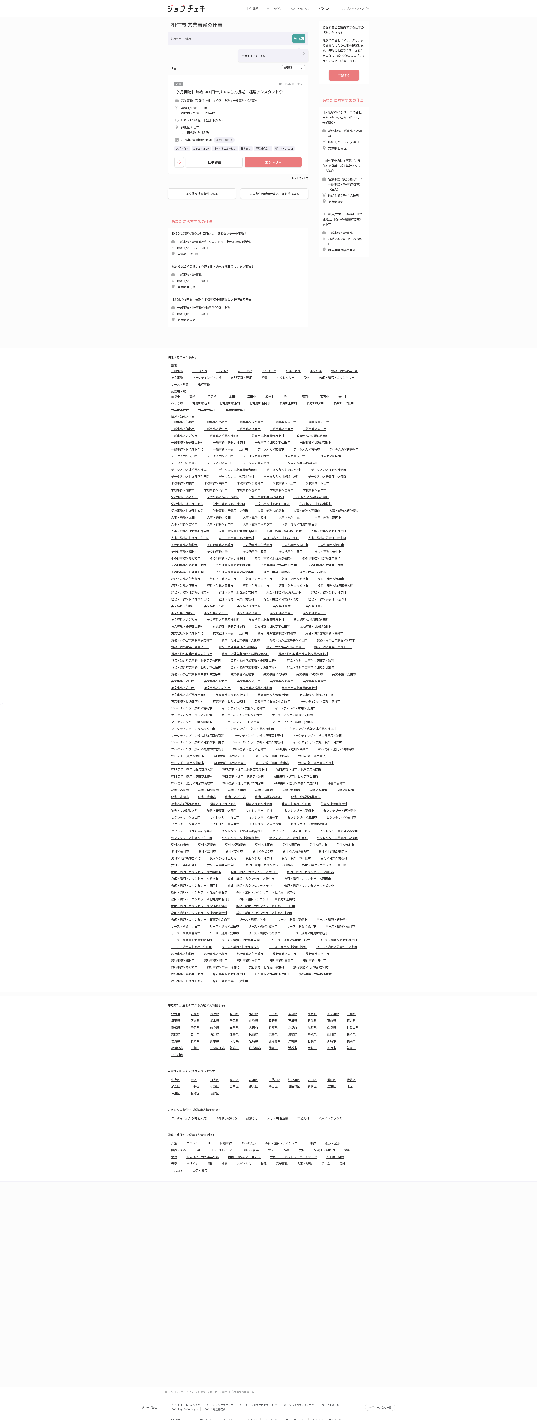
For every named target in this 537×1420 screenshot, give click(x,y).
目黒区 (214, 1080)
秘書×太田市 (237, 790)
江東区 (331, 1086)
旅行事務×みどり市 (184, 967)
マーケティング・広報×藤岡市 (191, 722)
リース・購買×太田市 (185, 926)
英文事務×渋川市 (249, 681)
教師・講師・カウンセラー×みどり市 (309, 885)
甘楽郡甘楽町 (207, 410)
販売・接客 (178, 1150)
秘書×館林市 (291, 790)
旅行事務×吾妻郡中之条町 (230, 981)
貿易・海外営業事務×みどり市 (191, 654)
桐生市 (214, 1391)
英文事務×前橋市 (242, 674)
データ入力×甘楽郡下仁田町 (190, 476)
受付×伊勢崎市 (235, 844)
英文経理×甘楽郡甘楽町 (187, 633)
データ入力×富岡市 (184, 463)
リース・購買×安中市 (224, 933)
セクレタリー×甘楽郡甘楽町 (288, 838)
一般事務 (177, 371)
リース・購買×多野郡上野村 (291, 940)
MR (210, 1163)
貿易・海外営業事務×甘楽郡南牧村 (254, 667)
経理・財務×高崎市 (312, 572)
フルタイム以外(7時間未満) (189, 1118)
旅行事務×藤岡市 (249, 960)
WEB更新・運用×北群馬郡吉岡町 (298, 769)
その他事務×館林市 (184, 551)
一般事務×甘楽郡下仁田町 (272, 442)
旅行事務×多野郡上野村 (187, 974)
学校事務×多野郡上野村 (187, 504)
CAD (198, 1150)
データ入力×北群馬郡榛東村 (190, 469)
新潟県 (312, 1020)
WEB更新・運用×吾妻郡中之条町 (296, 783)
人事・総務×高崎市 (306, 510)
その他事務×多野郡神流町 (233, 565)
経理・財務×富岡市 (220, 585)
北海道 (175, 1014)
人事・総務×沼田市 (220, 517)
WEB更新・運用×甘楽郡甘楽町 (243, 783)
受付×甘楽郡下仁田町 (296, 858)
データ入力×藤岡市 (328, 456)
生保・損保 (199, 1170)
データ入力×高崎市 (306, 449)
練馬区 (253, 1086)
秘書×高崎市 (180, 790)
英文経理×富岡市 (281, 613)
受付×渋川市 (345, 844)
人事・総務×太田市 (184, 517)
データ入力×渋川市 (292, 456)
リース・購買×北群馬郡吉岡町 (242, 940)
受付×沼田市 (291, 844)
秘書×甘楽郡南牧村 (334, 804)
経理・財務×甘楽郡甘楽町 (281, 599)
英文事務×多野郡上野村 (232, 694)
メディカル (244, 1163)
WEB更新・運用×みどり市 (316, 763)
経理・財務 (293, 371)
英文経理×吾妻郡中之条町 (230, 633)
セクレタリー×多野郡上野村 (291, 831)
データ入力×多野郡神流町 (328, 469)
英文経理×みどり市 (184, 619)
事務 (313, 1143)
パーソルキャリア (332, 1405)
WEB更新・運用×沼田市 (230, 756)
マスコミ (177, 1170)
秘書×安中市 (207, 797)
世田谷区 (294, 1086)
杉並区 (214, 1086)
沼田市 (251, 396)
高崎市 (193, 396)
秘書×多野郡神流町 (259, 804)
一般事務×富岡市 (281, 429)
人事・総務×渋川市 (292, 517)
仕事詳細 (214, 162)
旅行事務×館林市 (183, 960)
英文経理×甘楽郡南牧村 (315, 626)
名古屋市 (255, 1048)
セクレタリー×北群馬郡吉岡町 (242, 831)
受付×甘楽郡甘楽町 (184, 865)
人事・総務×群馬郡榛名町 (299, 524)
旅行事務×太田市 (284, 953)
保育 (174, 1157)
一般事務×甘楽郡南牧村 (315, 442)
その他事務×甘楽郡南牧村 (325, 565)
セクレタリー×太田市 (186, 817)
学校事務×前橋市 (183, 483)
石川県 (292, 1020)
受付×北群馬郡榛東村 (333, 851)
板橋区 (195, 1093)
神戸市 (331, 1048)
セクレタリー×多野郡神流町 (339, 831)
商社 (342, 1163)
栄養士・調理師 (324, 1150)
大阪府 (253, 1027)
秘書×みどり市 (235, 797)
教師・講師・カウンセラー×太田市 (254, 872)
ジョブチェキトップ (182, 1391)
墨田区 (331, 1080)
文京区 (234, 1080)
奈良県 (331, 1027)
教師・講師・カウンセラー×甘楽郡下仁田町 (265, 906)
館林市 (269, 396)
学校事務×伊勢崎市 (250, 483)
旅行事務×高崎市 (216, 953)
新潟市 (234, 1048)
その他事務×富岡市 (292, 551)
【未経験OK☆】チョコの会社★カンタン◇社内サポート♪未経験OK (342, 130)
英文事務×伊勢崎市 (309, 674)
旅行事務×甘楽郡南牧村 (315, 974)
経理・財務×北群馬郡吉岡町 (238, 592)
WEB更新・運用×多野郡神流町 (243, 776)
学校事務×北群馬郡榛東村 (266, 497)
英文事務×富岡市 (314, 681)
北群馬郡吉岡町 (259, 403)
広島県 (273, 1034)
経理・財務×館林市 (295, 579)
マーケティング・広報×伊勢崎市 (243, 708)
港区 (194, 1080)
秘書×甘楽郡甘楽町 (184, 810)
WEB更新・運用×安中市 (272, 763)
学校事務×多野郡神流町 (229, 504)
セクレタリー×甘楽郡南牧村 (241, 838)
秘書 (264, 377)
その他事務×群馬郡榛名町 (227, 558)
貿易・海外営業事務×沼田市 (288, 640)
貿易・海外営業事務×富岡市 (285, 647)
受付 (307, 377)
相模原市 (177, 1048)
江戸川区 (294, 1080)
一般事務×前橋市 (183, 422)
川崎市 (331, 1041)
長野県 (273, 1020)
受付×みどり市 (262, 851)
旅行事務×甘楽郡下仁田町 (272, 974)
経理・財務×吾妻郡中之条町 (327, 599)
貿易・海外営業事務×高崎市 (324, 633)
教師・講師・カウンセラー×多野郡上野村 (267, 899)
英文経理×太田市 (284, 606)
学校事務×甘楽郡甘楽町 (187, 510)
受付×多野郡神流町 (259, 858)
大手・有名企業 (277, 1118)
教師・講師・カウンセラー (337, 377)
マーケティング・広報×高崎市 (191, 708)
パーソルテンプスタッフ (219, 1405)
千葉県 (351, 1014)
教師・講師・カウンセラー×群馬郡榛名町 (199, 892)
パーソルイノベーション (184, 1409)
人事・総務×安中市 (220, 524)
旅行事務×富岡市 (281, 960)
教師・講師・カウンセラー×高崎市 (325, 865)
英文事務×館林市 (216, 681)
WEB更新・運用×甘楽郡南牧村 (192, 783)
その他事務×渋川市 (220, 551)
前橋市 (175, 396)
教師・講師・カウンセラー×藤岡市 (307, 878)
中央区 (175, 1080)
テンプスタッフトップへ (355, 8)
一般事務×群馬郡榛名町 (223, 435)
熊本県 (214, 1041)
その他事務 (269, 371)
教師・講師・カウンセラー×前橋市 (269, 865)
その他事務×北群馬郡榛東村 (274, 558)
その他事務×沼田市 (331, 545)
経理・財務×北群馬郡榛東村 (190, 592)
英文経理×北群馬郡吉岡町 (311, 619)
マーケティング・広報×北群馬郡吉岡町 (197, 735)
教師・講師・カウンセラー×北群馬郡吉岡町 (200, 899)
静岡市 (273, 1048)
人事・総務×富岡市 (184, 524)
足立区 (175, 1086)
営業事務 (282, 1163)
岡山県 (253, 1034)
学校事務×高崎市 (216, 483)
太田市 (233, 396)
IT (209, 1143)
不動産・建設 (335, 1157)
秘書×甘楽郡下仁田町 (296, 804)
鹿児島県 (274, 1041)
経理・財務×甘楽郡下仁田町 (190, 599)
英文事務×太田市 (344, 674)
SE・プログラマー (223, 1150)
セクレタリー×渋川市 (302, 817)
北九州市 (177, 1055)
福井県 (351, 1020)
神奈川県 (333, 1014)
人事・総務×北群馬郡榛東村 (190, 531)
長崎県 (195, 1041)
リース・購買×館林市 (263, 926)
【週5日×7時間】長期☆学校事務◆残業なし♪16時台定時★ (211, 309)
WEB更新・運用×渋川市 (314, 756)
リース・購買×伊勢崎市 (333, 919)
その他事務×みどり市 (186, 558)
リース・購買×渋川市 (301, 926)
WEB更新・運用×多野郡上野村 (192, 776)
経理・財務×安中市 (256, 585)
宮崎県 (253, 1041)
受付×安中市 (234, 851)
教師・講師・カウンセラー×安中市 (251, 885)
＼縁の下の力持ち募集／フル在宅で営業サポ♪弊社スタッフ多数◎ (342, 181)
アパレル (192, 1143)
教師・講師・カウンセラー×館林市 (194, 878)
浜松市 (292, 1048)
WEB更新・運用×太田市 (187, 756)
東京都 (312, 1014)
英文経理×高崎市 (216, 606)
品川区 (253, 1080)
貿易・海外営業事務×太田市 (241, 640)
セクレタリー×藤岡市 (341, 817)
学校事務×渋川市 (216, 490)
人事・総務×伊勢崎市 (344, 510)
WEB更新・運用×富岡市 (230, 763)
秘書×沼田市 (264, 790)
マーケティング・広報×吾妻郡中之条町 (197, 749)
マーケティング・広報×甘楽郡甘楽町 (317, 742)
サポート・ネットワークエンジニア (293, 1157)
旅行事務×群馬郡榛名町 (223, 967)
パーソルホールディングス (185, 1405)
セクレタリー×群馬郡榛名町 (310, 824)
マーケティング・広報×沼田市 (191, 715)
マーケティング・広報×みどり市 (193, 728)
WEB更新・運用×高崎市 (292, 749)
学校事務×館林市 (183, 490)
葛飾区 (214, 1093)
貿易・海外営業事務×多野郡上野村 (254, 660)
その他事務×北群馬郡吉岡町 (321, 558)
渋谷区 (351, 1080)
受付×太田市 (264, 844)
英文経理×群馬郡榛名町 (223, 619)
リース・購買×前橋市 (253, 919)
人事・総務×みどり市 (257, 524)
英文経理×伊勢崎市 (250, 606)
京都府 (292, 1027)
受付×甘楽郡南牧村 (334, 858)
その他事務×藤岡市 (256, 551)
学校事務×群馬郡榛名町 (223, 497)
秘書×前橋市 (336, 783)
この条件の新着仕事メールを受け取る (274, 193)
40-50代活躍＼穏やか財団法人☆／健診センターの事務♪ (211, 243)
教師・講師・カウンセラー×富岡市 (194, 885)
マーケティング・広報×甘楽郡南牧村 (258, 742)
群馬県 (234, 1020)
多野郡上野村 (288, 403)
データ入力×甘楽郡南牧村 (236, 476)
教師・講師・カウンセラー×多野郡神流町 (199, 906)
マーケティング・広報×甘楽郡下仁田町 (197, 742)
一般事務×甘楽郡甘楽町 (187, 449)
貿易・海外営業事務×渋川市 (190, 647)
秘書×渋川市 (318, 790)
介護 (174, 1143)
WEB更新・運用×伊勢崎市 (336, 749)
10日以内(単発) (227, 1118)
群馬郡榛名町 (201, 403)
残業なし (252, 1118)
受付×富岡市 (207, 851)
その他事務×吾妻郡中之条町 (235, 572)
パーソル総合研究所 (214, 1409)
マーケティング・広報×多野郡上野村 (258, 735)
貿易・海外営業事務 (344, 371)
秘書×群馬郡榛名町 (268, 797)
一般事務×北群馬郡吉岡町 (311, 435)
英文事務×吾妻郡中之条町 (272, 701)
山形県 (273, 1014)
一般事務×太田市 (284, 422)
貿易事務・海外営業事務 (202, 1157)
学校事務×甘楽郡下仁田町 (272, 504)
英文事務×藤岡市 (281, 681)
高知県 (214, 1034)
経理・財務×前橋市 (276, 572)
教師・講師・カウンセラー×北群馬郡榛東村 (265, 892)
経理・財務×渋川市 (331, 579)
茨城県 (195, 1020)
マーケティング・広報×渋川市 (292, 715)
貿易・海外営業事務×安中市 (333, 647)
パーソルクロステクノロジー (300, 1405)
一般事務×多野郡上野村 (187, 442)
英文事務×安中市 (183, 688)
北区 (350, 1086)
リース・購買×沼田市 (224, 926)
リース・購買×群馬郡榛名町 (309, 933)
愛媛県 (175, 1034)
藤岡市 (306, 396)
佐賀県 (175, 1041)
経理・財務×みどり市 (293, 585)
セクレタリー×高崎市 (299, 810)
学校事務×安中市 (314, 490)
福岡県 (351, 1034)
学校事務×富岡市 (281, 490)
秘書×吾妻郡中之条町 (221, 810)
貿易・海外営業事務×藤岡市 (238, 647)
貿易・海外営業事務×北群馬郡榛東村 (303, 654)
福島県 (292, 1014)
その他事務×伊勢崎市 (257, 545)
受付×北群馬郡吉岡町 (186, 858)
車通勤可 (303, 1118)
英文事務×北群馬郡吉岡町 (188, 694)
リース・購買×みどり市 (264, 933)
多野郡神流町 (315, 403)
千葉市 (195, 1048)
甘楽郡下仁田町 (344, 403)
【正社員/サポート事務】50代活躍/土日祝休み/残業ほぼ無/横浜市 (342, 232)
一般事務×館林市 (183, 429)
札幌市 (312, 1041)
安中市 (342, 396)
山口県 (331, 1034)
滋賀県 (312, 1027)
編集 (224, 1163)
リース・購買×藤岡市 (340, 926)
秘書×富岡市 (180, 797)
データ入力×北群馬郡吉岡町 (238, 469)
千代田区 (274, 1080)
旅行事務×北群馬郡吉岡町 (311, 967)
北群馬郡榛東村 (229, 403)
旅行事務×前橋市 (183, 953)
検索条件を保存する (253, 55)
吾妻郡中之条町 (235, 410)
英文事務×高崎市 (275, 674)
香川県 (195, 1034)
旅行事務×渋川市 (216, 960)
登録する (344, 75)
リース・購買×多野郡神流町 (338, 940)
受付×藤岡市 (180, 851)
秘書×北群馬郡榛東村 (306, 797)
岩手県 (214, 1014)
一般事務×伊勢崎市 (250, 422)
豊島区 (273, 1086)
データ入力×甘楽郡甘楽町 (281, 476)
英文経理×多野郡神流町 (229, 626)
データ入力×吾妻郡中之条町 (327, 476)
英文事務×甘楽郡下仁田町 (317, 694)
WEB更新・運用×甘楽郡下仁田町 (296, 776)
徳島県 (234, 1034)
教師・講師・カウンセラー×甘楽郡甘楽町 (264, 913)
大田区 (312, 1080)
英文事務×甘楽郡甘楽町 (229, 701)
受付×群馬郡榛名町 (295, 851)
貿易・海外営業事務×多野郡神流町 (310, 660)
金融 (347, 1150)
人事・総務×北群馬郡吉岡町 (238, 531)
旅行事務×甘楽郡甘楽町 (187, 981)
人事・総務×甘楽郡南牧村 (236, 538)
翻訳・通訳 (332, 1143)
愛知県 (175, 1027)
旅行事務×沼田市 (317, 953)
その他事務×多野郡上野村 (188, 565)
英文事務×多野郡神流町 (274, 694)
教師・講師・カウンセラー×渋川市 (251, 878)
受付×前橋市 (180, 844)
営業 (271, 1150)
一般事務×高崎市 (216, 422)
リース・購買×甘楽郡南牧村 (240, 947)
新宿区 (312, 1086)
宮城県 (253, 1014)
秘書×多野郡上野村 (223, 804)
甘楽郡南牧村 (180, 410)
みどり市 (177, 403)
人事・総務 (245, 371)
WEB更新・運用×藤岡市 (187, 763)
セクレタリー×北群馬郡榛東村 (191, 831)
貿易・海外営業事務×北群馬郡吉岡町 (196, 660)
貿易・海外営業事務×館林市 (336, 640)
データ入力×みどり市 (257, 463)
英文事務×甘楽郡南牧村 (187, 701)
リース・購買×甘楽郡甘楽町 (288, 947)
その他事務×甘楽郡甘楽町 (188, 572)
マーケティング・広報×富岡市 (242, 722)
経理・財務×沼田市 (259, 579)
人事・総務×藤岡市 (328, 517)
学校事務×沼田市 (317, 483)
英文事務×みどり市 (217, 688)
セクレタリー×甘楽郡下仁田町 (191, 838)
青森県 (195, 1014)
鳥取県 (312, 1034)
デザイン (192, 1163)
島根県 (292, 1034)
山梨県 (253, 1020)
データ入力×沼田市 (220, 456)
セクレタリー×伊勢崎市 (339, 810)
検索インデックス (330, 1118)
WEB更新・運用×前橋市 (249, 749)
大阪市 (312, 1048)
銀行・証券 (251, 1150)
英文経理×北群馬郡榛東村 (266, 619)
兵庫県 (273, 1027)
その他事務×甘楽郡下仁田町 (280, 565)
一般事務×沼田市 (317, 422)
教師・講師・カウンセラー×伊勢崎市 (196, 872)
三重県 (234, 1027)
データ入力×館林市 (256, 456)
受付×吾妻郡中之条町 (221, 865)
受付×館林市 (318, 844)
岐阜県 (214, 1027)
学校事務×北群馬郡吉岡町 (311, 497)
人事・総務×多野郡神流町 (328, 531)
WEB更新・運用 (241, 377)
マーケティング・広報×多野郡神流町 (317, 735)
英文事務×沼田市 (183, 681)
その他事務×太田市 (295, 545)
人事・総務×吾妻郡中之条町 (327, 538)
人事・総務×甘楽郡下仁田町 (190, 538)
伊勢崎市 (213, 396)
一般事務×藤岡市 (249, 429)
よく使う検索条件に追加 (202, 193)
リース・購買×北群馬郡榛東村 (191, 940)
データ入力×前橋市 (271, 449)
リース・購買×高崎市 (292, 919)
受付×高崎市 (207, 844)
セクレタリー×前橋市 (260, 810)
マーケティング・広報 (207, 377)
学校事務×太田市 (284, 483)
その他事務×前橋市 (184, 545)
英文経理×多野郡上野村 (187, 626)
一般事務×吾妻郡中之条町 (230, 449)
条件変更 (299, 38)
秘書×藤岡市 (345, 790)
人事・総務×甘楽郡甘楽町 (281, 538)
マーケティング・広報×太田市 (295, 708)
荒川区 (175, 1093)
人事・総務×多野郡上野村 (284, 531)
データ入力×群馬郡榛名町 (299, 463)
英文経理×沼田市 (317, 606)
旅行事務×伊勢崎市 (250, 953)
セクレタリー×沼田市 (224, 817)
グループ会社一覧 (381, 1407)
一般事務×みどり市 (184, 435)
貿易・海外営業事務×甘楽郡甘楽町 (310, 667)
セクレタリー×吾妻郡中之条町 (337, 838)
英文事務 (177, 377)
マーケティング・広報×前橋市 (319, 701)
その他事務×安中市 (328, 551)
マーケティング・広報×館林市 (242, 715)
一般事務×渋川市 (216, 429)
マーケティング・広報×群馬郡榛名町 (249, 728)
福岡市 (351, 1048)
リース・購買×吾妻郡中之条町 (336, 947)
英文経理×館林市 (183, 613)
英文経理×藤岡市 (249, 613)
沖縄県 (292, 1041)
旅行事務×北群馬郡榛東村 (266, 967)
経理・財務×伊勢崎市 (186, 579)
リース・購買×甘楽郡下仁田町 (191, 947)
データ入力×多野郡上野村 (284, 469)
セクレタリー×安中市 (224, 824)
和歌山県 (352, 1027)
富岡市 (324, 396)
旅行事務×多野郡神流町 (229, 974)
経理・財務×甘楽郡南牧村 (236, 599)
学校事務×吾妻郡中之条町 (230, 510)
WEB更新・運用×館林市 (272, 756)
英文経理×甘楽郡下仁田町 (272, 626)
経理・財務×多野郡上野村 (284, 592)
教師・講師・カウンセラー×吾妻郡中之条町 (200, 919)
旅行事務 (204, 384)
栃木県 (214, 1020)
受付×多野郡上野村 (223, 858)
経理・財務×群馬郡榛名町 (335, 585)
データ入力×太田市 (184, 456)
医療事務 (226, 1143)
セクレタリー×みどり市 (265, 824)
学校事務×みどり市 (184, 497)
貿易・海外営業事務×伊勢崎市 (191, 640)
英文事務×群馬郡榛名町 (256, 688)
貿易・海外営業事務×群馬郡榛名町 (245, 654)
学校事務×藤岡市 (249, 490)
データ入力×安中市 (220, 463)
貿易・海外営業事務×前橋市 (277, 633)
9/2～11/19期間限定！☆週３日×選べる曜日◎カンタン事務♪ (212, 276)
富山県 (331, 1020)
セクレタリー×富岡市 (186, 824)
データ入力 (199, 371)
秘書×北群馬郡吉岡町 (186, 804)
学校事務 (222, 371)
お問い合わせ (325, 8)
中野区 (195, 1086)
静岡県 (195, 1027)
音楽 (174, 1163)
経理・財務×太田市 (223, 579)
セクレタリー (286, 377)
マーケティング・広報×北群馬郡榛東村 (310, 728)
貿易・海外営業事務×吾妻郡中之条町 (196, 674)
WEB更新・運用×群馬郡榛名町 (192, 769)
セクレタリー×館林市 (263, 817)
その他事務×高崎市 (220, 545)
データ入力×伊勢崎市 (344, 449)
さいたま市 (217, 1048)
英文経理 (316, 371)
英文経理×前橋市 (183, 606)
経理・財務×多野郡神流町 (328, 592)
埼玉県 (175, 1020)
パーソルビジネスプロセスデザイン (258, 1405)
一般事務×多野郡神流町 (229, 442)
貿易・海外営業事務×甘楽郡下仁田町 (196, 667)
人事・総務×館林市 (256, 517)
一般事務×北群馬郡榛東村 (266, 435)
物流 (264, 1163)
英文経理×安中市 (314, 613)
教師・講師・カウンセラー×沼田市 (310, 872)
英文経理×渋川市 (216, 613)
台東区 (234, 1086)
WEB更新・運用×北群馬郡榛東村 (244, 769)
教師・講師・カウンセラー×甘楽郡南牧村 (199, 913)
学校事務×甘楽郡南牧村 (315, 504)
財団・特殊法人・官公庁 (244, 1157)
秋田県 (234, 1014)
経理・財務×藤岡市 (184, 585)
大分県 (234, 1041)
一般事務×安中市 (314, 429)
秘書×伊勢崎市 (208, 790)
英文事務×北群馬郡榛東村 (299, 688)
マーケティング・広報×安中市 (292, 722)
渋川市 (288, 396)
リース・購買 (180, 384)
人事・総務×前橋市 (271, 510)
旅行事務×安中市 (314, 960)
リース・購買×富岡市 (185, 933)
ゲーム (325, 1163)
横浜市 (351, 1041)
